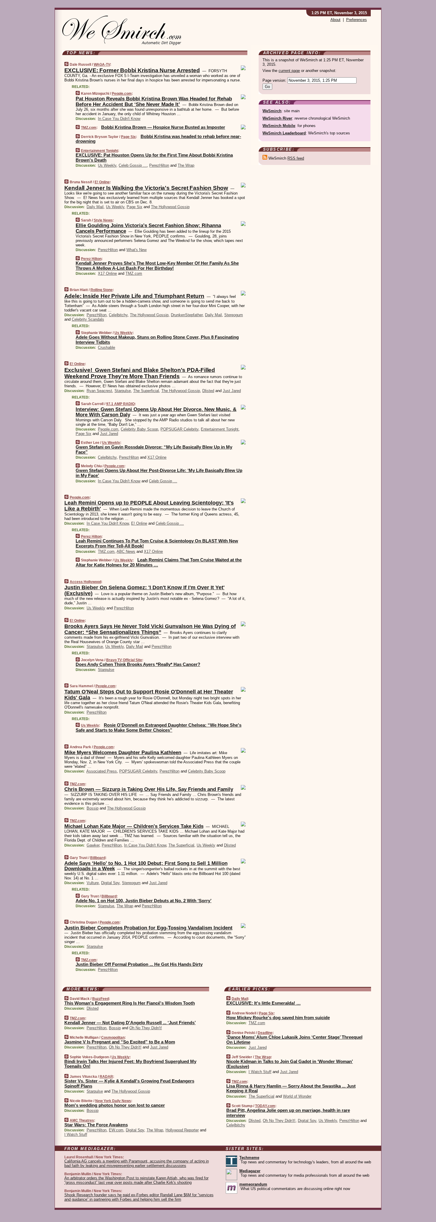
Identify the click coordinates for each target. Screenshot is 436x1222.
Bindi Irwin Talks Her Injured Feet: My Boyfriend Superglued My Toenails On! (130, 1064)
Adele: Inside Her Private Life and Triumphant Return (134, 296)
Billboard (97, 858)
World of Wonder (297, 1096)
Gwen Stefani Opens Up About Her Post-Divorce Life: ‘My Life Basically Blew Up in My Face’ (159, 473)
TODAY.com (265, 1106)
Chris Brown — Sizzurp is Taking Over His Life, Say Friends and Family (148, 789)
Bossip (92, 808)
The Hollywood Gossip (170, 207)
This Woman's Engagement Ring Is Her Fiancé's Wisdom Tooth (129, 1003)
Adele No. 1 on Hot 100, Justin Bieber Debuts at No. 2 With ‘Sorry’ (143, 900)
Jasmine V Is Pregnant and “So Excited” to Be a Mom (119, 1041)
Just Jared (232, 390)
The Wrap (186, 165)
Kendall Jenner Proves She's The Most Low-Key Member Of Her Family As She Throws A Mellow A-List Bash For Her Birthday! (157, 266)
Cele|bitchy (118, 315)
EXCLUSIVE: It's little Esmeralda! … (263, 1003)
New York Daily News (113, 1101)
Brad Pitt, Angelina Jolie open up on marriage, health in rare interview (288, 1113)
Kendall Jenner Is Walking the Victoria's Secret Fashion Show (146, 188)
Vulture (93, 883)
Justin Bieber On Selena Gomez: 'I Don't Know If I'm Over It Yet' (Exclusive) (144, 590)
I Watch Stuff (75, 1134)
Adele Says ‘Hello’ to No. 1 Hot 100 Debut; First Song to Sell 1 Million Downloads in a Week (145, 865)
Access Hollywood (85, 582)
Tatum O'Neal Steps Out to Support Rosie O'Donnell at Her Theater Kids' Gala (148, 695)
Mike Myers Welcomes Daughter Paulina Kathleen (122, 752)
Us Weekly (107, 165)
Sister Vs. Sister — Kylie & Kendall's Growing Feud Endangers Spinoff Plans (129, 1083)
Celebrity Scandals (88, 319)
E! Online (102, 182)
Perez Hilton (91, 259)
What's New (136, 250)
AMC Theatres (82, 1120)
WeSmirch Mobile (278, 125)
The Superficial (146, 390)
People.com (122, 93)
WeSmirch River (277, 118)
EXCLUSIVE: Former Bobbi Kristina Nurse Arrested (132, 70)
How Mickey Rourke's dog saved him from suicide (278, 1017)
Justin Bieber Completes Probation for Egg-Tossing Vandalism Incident (148, 928)
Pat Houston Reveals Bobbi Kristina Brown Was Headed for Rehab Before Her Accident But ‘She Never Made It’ (154, 101)
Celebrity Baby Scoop (139, 429)
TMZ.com (88, 127)
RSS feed (295, 158)
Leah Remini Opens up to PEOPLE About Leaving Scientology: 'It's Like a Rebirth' (149, 506)
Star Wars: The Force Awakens (96, 1124)
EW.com (116, 1130)
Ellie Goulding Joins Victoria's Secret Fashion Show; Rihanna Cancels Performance (148, 228)
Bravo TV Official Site (124, 660)
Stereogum (233, 315)
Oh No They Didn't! (145, 1028)
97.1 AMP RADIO (120, 404)
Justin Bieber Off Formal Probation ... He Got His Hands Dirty (139, 964)
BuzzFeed (100, 999)
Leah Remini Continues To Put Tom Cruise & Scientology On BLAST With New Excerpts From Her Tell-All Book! (157, 543)
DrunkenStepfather (187, 315)
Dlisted (208, 390)
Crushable (106, 347)
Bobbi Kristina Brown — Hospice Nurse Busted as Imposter (163, 127)
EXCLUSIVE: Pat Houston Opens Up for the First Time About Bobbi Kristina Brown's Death (154, 157)
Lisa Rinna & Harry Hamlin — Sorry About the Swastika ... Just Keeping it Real (291, 1088)
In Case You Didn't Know (119, 118)
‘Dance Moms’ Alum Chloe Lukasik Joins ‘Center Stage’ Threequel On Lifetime (294, 1040)
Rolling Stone (101, 290)
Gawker (93, 845)
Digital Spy (110, 883)
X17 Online (107, 273)
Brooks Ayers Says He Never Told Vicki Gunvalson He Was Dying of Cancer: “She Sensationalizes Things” (150, 629)
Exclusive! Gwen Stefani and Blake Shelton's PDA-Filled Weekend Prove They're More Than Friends (139, 373)
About (335, 19)
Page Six (128, 137)
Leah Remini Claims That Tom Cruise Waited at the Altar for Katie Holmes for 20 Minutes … (159, 562)
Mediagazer (249, 1171)
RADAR (106, 1076)
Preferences (356, 19)
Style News (103, 220)
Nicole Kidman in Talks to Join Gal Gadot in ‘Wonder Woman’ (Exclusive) (289, 1064)
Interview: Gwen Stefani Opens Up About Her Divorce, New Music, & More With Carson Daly (156, 412)
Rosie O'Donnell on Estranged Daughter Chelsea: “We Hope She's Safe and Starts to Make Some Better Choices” (158, 727)
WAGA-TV (102, 64)
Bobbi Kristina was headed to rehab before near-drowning (158, 139)
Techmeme (249, 1157)
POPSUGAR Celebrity (179, 429)
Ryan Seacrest (99, 390)
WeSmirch (271, 111)
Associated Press (101, 771)
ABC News (126, 551)
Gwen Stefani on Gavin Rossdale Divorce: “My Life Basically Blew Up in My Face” (154, 449)
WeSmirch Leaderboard (284, 133)
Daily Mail (95, 207)
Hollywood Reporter (182, 1130)
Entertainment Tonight (99, 150)
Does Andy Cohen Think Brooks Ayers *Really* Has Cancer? (138, 664)
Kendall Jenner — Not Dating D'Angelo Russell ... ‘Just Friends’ (130, 1022)
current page (289, 70)
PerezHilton (159, 165)
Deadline (265, 1033)
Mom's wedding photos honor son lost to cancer (114, 1105)
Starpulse (122, 390)
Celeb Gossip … (133, 165)
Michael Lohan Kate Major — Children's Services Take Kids (133, 826)
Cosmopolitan (113, 1037)
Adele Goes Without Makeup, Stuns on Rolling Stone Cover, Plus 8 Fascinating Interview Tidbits (157, 340)
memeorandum (253, 1184)
